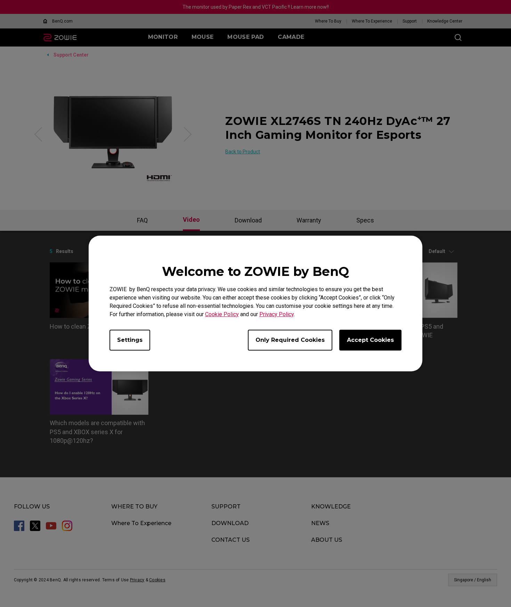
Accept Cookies (370, 340)
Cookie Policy (222, 314)
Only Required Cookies (290, 340)
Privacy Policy (276, 314)
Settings (130, 340)
